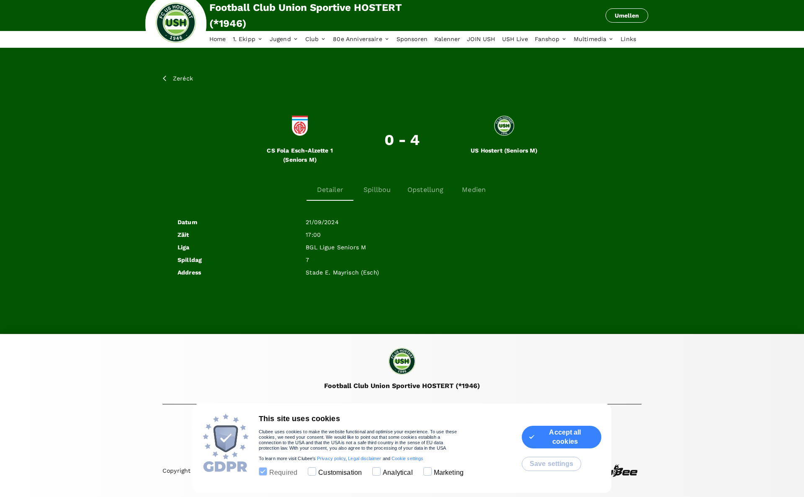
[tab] (221, 39)
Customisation (340, 472)
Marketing (449, 472)
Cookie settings (407, 458)
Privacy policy (331, 458)
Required (283, 472)
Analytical (398, 472)
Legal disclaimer (364, 458)
